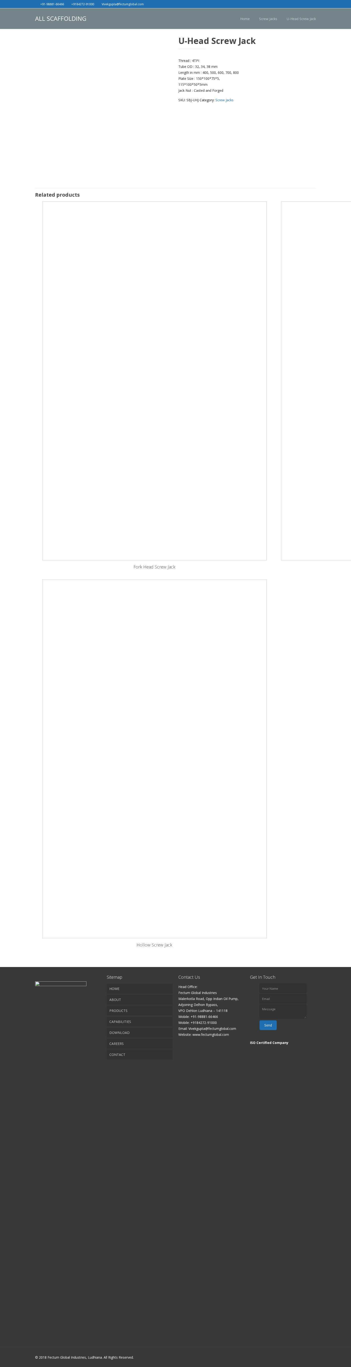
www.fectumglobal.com (210, 1034)
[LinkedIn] (306, 3)
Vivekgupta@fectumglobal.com (123, 4)
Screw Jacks (268, 18)
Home (245, 18)
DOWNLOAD (119, 1032)
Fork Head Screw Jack (154, 567)
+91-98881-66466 (52, 4)
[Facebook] (300, 3)
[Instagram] (313, 3)
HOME (114, 988)
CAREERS (116, 1043)
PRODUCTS (118, 1010)
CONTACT (117, 1054)
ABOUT (115, 999)
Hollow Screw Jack (154, 945)
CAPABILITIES (120, 1021)
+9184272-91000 (82, 4)
